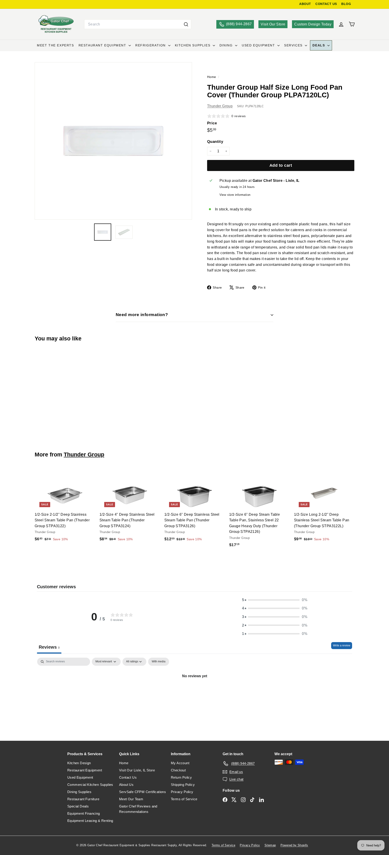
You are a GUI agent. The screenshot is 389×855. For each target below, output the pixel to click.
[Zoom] (113, 140)
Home (212, 77)
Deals (319, 45)
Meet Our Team (131, 799)
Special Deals (78, 806)
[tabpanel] (194, 691)
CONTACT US (326, 4)
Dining (226, 45)
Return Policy (181, 777)
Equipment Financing (83, 813)
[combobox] (137, 24)
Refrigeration (151, 45)
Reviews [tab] (49, 647)
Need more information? (142, 314)
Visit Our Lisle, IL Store (137, 770)
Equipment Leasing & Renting (90, 821)
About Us (126, 785)
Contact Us (128, 777)
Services (294, 45)
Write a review (341, 645)
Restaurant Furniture (83, 799)
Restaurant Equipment (103, 45)
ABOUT (305, 4)
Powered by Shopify (294, 845)
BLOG (346, 4)
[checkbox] (158, 662)
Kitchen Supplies (193, 45)
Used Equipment (259, 45)
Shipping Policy (183, 785)
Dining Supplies (79, 792)
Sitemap (270, 845)
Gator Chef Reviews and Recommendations (138, 809)
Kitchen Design (79, 763)
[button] (274, 600)
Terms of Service (184, 799)
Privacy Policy (182, 792)
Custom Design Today (312, 24)
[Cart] (351, 24)
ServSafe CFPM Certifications (142, 792)
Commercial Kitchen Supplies (90, 785)
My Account (180, 763)
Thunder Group (220, 106)
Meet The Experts (55, 45)
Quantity (215, 141)
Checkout (178, 770)
